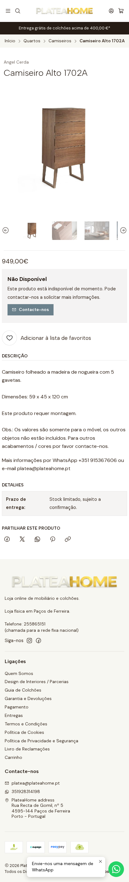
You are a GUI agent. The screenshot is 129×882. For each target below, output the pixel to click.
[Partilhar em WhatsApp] (37, 539)
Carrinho (13, 757)
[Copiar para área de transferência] (68, 539)
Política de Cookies (24, 732)
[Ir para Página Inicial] (64, 11)
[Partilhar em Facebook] (7, 539)
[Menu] (8, 11)
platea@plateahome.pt (36, 783)
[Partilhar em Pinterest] (52, 539)
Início (10, 41)
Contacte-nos (34, 309)
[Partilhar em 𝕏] (22, 539)
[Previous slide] (6, 230)
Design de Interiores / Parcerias (37, 681)
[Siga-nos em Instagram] (29, 640)
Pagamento (16, 707)
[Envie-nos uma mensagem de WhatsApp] (116, 869)
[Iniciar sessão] (111, 11)
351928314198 (26, 791)
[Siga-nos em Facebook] (38, 640)
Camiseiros (60, 41)
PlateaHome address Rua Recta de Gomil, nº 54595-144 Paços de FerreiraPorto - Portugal (41, 808)
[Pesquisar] (17, 11)
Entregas (14, 715)
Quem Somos (19, 673)
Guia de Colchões (23, 690)
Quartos (31, 41)
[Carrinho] (121, 11)
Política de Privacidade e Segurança (41, 741)
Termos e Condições (26, 724)
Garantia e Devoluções (28, 698)
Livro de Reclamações (27, 749)
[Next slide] (122, 230)
